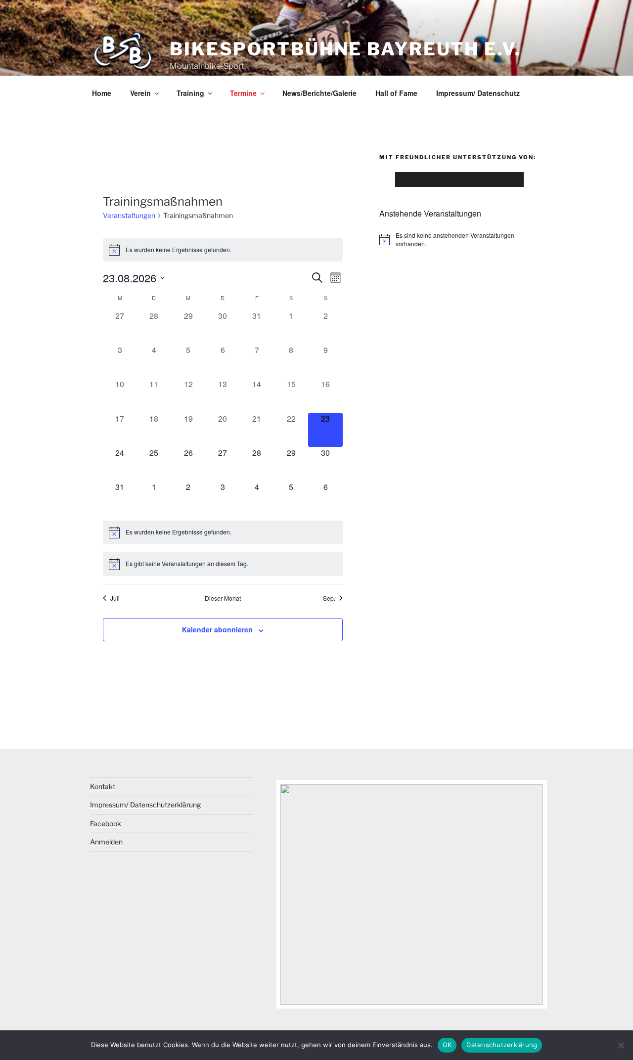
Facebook (105, 823)
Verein (140, 93)
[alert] (223, 250)
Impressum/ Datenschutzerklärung (145, 804)
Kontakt (102, 786)
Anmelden (106, 842)
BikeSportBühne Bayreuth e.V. (345, 49)
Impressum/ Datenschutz (478, 93)
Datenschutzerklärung (501, 1045)
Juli (115, 598)
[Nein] (621, 1045)
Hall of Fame (396, 93)
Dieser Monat (223, 598)
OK (447, 1045)
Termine (243, 93)
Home (101, 93)
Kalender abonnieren (217, 629)
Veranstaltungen (129, 215)
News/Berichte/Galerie (319, 93)
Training (190, 93)
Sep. (329, 598)
